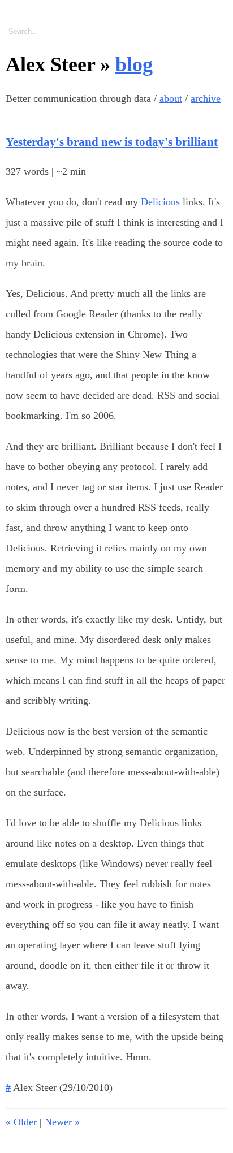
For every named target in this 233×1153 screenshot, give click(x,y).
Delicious (160, 202)
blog (134, 64)
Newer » (62, 1122)
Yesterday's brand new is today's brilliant (112, 142)
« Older (21, 1122)
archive (206, 98)
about (170, 98)
